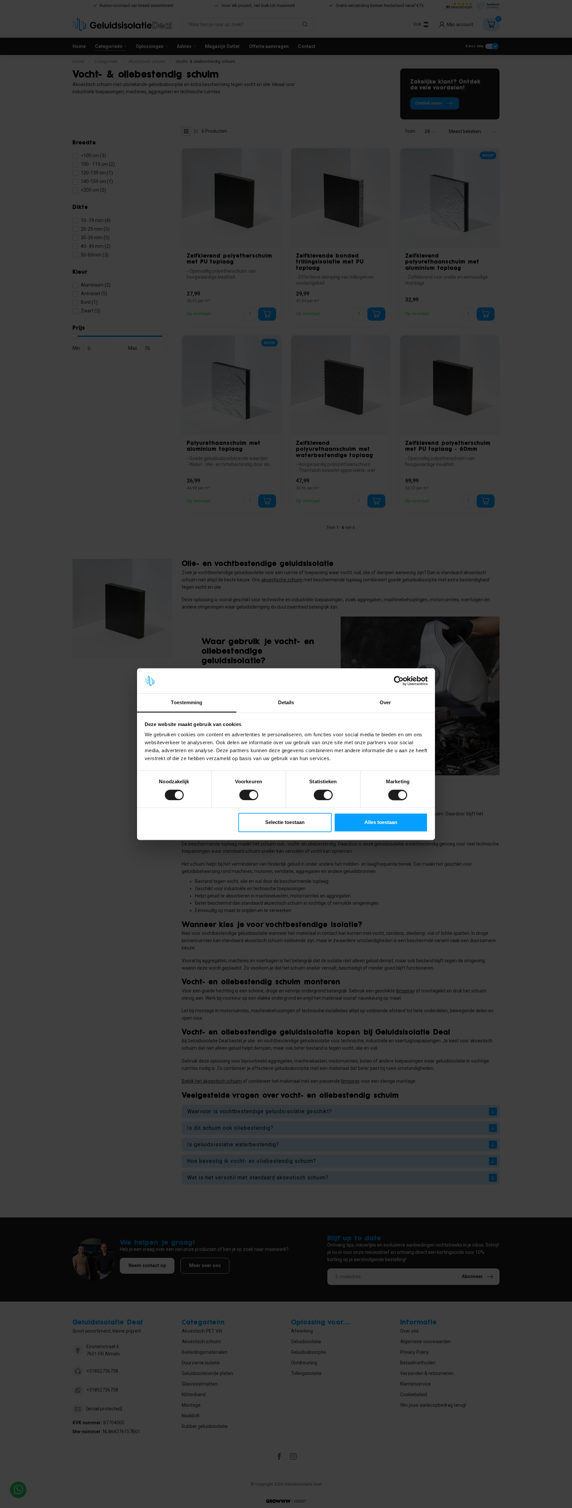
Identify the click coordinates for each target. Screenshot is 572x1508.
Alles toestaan (380, 822)
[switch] (248, 795)
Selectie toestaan (285, 822)
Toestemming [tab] (186, 703)
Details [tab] (286, 703)
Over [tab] (385, 703)
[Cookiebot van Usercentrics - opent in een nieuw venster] (399, 681)
